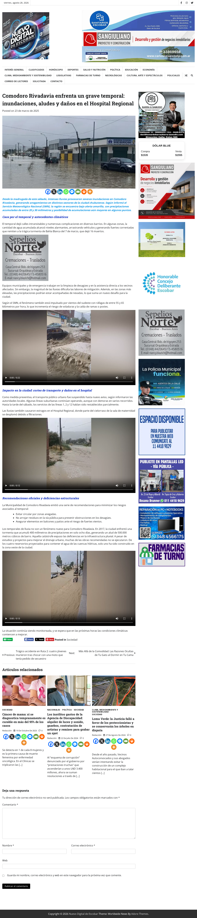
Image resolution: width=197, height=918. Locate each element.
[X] (54, 191)
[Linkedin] (60, 191)
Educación (131, 69)
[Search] (192, 75)
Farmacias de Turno (88, 75)
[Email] (78, 191)
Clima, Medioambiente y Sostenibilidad (28, 75)
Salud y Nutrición (94, 69)
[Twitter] (192, 2)
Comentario (10, 804)
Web (5, 860)
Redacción (7, 730)
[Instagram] (186, 2)
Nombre (8, 845)
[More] (90, 191)
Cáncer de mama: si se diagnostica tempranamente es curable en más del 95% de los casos (24, 720)
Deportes (73, 69)
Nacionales (53, 710)
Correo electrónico (83, 845)
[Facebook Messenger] (72, 191)
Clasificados (36, 69)
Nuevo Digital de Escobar (83, 914)
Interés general (14, 69)
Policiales (173, 75)
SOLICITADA (39, 81)
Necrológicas (113, 75)
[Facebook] (181, 2)
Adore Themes (139, 914)
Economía (149, 69)
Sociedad (72, 639)
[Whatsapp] (66, 191)
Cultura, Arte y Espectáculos (145, 75)
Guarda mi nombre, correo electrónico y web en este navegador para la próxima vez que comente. (64, 875)
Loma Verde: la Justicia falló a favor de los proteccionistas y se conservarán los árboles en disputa (113, 724)
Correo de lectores (16, 81)
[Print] (84, 191)
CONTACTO (56, 81)
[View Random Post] (186, 75)
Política (115, 69)
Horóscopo (56, 69)
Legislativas (63, 75)
